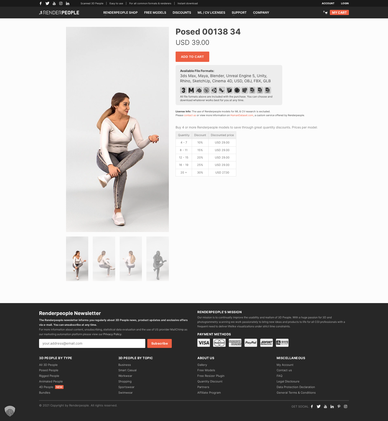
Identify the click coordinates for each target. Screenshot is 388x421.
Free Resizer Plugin (211, 376)
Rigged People (49, 376)
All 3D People (48, 365)
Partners (203, 387)
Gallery (202, 365)
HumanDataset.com (241, 115)
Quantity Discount (210, 381)
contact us (190, 115)
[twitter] (318, 406)
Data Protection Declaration (296, 387)
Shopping (125, 381)
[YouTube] (54, 3)
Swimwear (125, 392)
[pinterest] (338, 406)
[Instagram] (60, 3)
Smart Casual (127, 370)
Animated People (51, 381)
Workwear (125, 376)
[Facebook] (40, 3)
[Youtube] (325, 406)
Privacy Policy (112, 334)
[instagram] (345, 406)
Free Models (206, 370)
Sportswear (126, 387)
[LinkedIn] (67, 3)
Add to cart (192, 57)
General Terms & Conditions (296, 392)
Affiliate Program (209, 392)
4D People (50, 387)
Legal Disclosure (288, 381)
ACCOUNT (328, 3)
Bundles (44, 392)
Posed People (48, 370)
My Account (285, 365)
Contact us (284, 370)
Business (124, 365)
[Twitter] (47, 3)
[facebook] (312, 406)
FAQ (279, 376)
